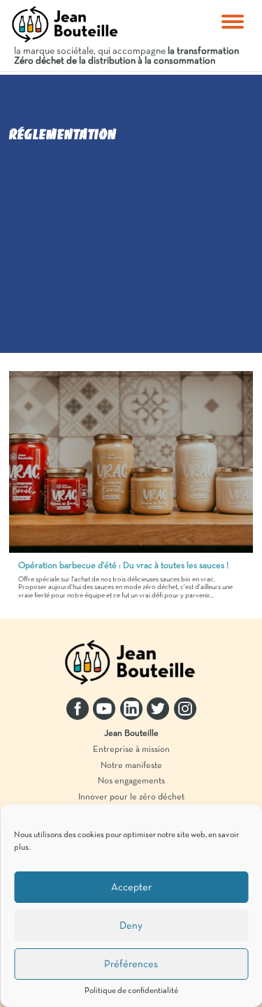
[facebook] (77, 708)
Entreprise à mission (131, 750)
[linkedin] (131, 708)
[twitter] (158, 708)
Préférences (131, 964)
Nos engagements (131, 781)
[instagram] (185, 708)
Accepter (131, 887)
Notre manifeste (131, 766)
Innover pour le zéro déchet (131, 797)
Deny (131, 926)
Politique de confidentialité (131, 990)
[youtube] (104, 708)
